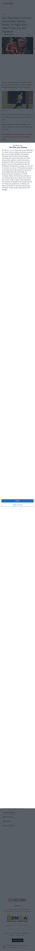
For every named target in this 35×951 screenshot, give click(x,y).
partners (11, 150)
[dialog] (17, 475)
